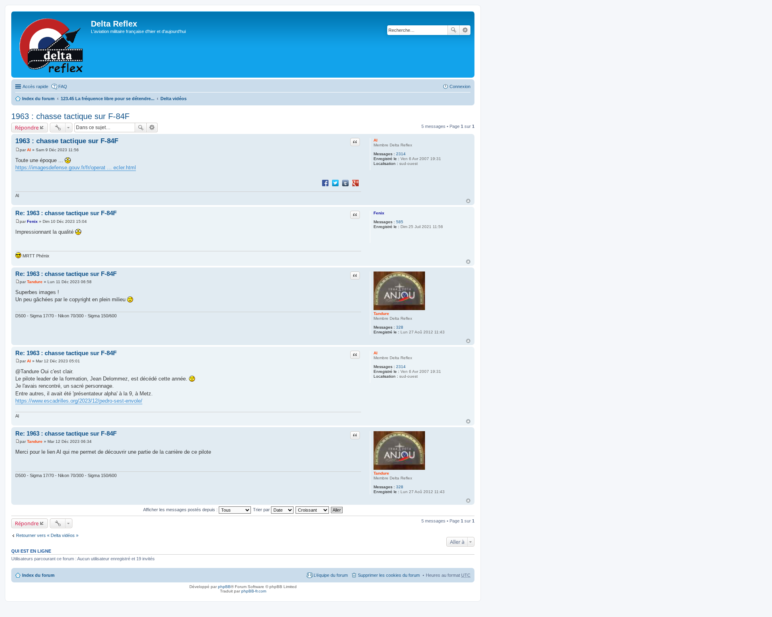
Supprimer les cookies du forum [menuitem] (389, 575)
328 (399, 327)
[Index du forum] (52, 44)
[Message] (17, 150)
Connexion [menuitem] (460, 86)
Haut (468, 201)
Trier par (262, 509)
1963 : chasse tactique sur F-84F (70, 116)
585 (399, 222)
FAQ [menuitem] (62, 86)
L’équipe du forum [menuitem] (331, 575)
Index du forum (38, 98)
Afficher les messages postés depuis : (181, 509)
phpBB (224, 586)
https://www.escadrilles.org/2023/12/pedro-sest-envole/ (78, 401)
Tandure (381, 313)
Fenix (379, 213)
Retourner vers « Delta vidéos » (47, 535)
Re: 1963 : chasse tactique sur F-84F (66, 213)
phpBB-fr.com (253, 591)
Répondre (27, 127)
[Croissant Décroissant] (313, 509)
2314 (401, 154)
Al (376, 140)
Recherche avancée (465, 30)
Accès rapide (35, 86)
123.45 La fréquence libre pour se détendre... (107, 98)
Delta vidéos (173, 98)
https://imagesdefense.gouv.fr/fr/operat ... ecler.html (75, 168)
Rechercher (454, 30)
